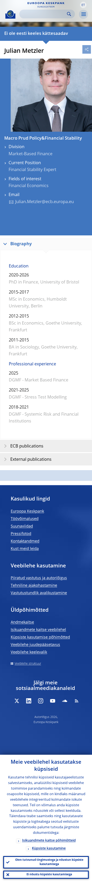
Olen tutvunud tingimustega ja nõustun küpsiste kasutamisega (49, 862)
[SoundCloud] (64, 701)
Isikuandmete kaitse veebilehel (38, 630)
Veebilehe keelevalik (29, 652)
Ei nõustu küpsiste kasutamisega (49, 874)
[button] (83, 5)
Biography (21, 244)
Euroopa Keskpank (27, 511)
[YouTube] (52, 701)
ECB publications (26, 446)
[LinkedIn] (29, 701)
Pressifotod (21, 534)
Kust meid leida (25, 549)
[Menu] (83, 14)
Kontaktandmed (25, 541)
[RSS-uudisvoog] (76, 701)
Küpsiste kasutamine (49, 848)
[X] (17, 701)
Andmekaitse (22, 622)
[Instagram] (41, 701)
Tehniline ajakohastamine (34, 586)
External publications (31, 460)
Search (69, 14)
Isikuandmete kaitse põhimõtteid (49, 840)
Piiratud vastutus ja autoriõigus (39, 578)
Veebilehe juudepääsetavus (35, 645)
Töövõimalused (25, 519)
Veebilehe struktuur (28, 663)
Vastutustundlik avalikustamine (39, 593)
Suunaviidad (22, 526)
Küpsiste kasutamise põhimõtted (40, 637)
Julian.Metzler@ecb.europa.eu (44, 202)
